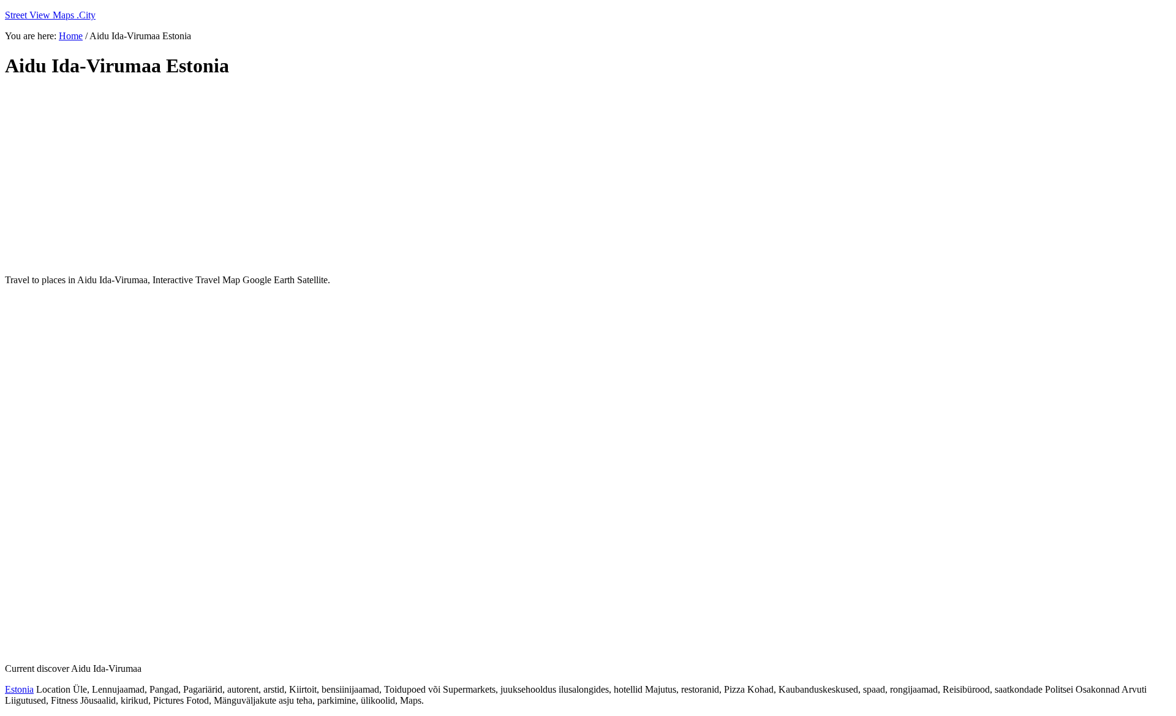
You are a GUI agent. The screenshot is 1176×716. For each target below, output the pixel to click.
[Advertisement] (302, 176)
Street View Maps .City (50, 15)
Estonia (19, 689)
